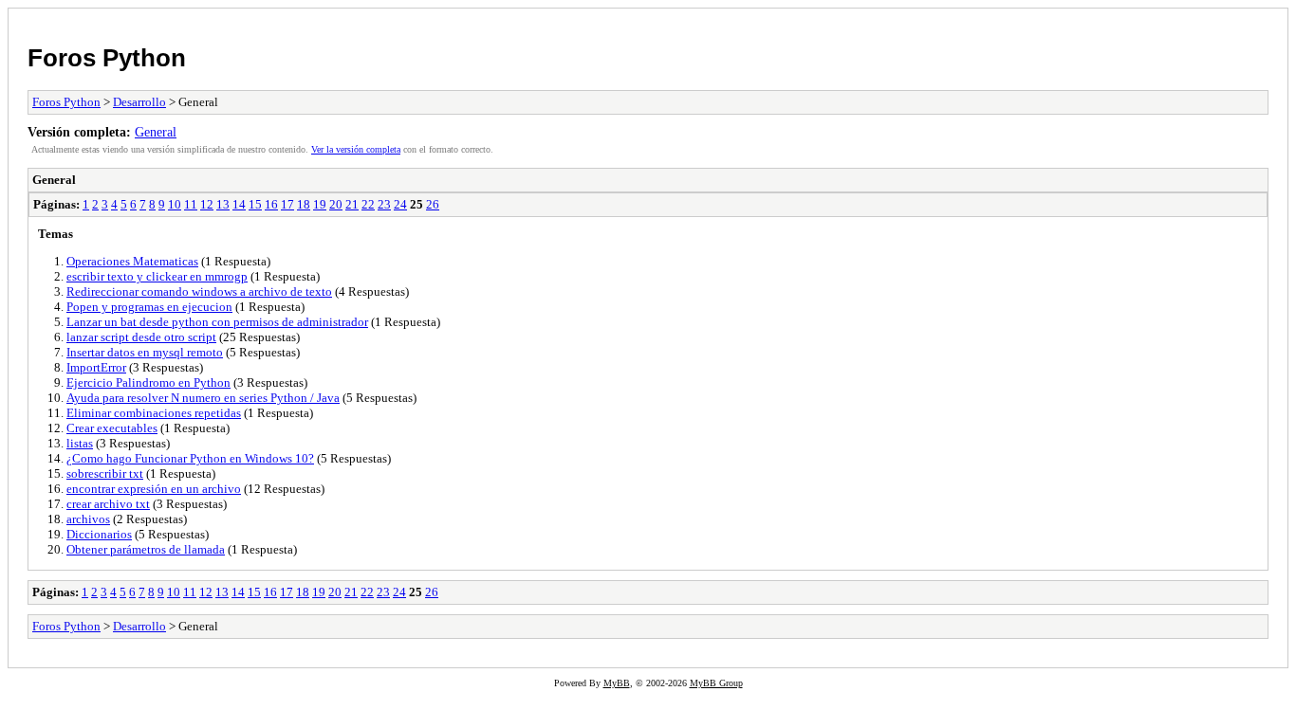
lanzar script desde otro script (141, 337)
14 (239, 204)
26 (432, 204)
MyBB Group (716, 683)
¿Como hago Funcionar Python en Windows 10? (190, 458)
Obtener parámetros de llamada (145, 549)
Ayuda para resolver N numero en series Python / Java (203, 398)
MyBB (616, 683)
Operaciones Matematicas (132, 261)
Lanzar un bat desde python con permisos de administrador (217, 322)
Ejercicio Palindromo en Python (148, 382)
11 (190, 204)
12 (206, 204)
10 (174, 204)
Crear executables (111, 428)
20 (336, 204)
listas (79, 443)
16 (271, 204)
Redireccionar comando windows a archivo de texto (199, 291)
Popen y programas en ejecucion (149, 307)
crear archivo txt (108, 504)
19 (319, 204)
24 (400, 204)
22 (368, 204)
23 (384, 204)
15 (255, 204)
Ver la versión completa (355, 149)
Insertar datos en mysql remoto (144, 352)
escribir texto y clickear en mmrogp (157, 276)
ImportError (96, 367)
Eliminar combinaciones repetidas (153, 413)
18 (303, 204)
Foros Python (107, 58)
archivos (88, 519)
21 (352, 204)
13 (223, 204)
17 (287, 204)
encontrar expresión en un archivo (153, 489)
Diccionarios (99, 534)
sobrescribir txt (104, 473)
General (155, 131)
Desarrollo (139, 102)
